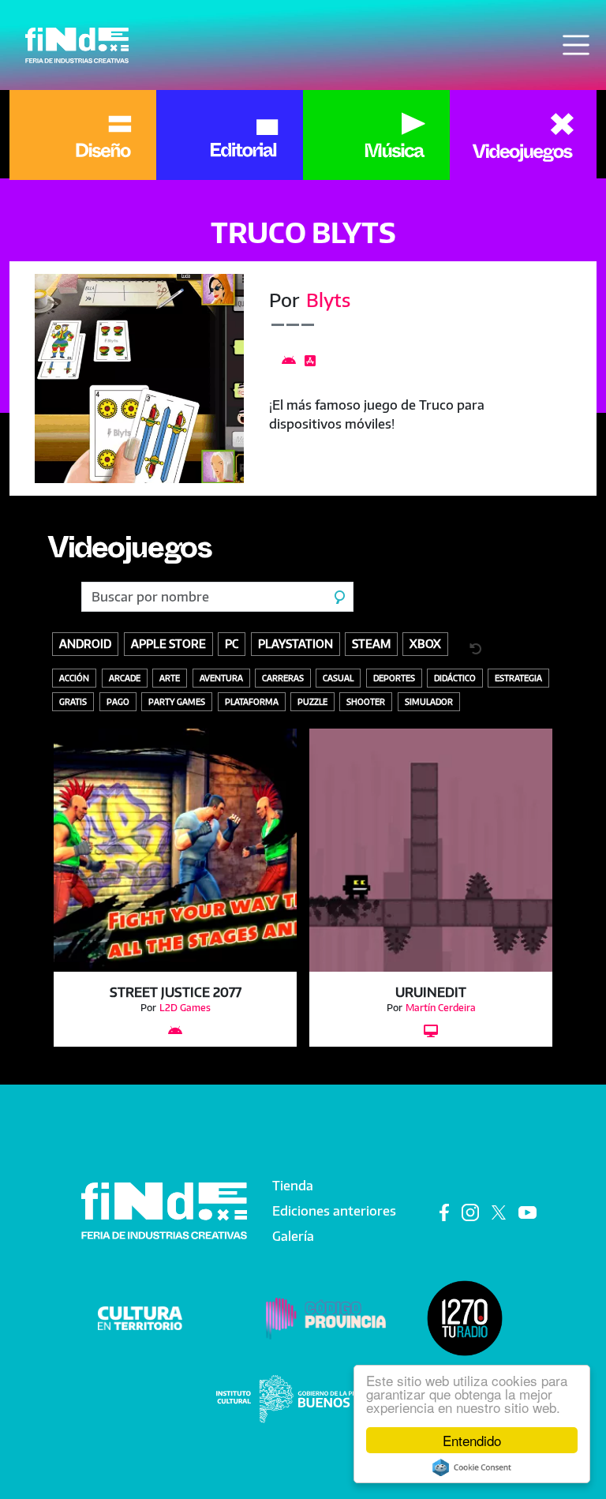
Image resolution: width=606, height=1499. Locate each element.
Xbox (425, 643)
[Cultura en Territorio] (140, 1317)
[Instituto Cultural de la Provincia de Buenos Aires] (303, 1398)
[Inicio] (77, 45)
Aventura (221, 678)
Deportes (394, 678)
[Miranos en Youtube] (527, 1211)
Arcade (124, 678)
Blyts (328, 300)
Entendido (472, 1440)
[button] (139, 378)
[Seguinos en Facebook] (444, 1211)
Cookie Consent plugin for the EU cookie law (471, 1467)
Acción (74, 678)
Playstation (295, 643)
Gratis (73, 701)
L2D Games (185, 1008)
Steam (371, 643)
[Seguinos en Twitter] (498, 1211)
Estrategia (518, 678)
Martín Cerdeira (441, 1008)
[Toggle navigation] (576, 45)
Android (85, 643)
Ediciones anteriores (334, 1211)
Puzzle (312, 701)
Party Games (176, 701)
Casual (338, 678)
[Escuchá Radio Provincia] (465, 1317)
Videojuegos (129, 552)
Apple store (168, 643)
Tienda (292, 1186)
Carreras (283, 678)
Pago (118, 701)
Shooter (365, 701)
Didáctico (455, 678)
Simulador (429, 701)
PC (231, 643)
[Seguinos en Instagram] (470, 1211)
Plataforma (252, 701)
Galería (293, 1236)
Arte (169, 678)
